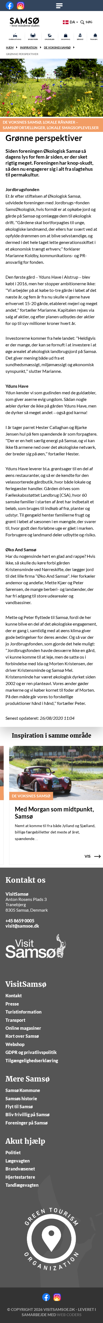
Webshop (14, 1044)
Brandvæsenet (20, 1168)
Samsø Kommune (22, 1090)
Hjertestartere (20, 1177)
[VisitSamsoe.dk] (24, 22)
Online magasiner (23, 1028)
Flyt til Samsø (19, 1106)
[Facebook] (9, 5)
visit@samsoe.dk (22, 925)
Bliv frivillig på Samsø (27, 1114)
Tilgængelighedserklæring (31, 1060)
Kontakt (13, 995)
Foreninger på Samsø (26, 1122)
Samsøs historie (21, 1098)
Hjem (9, 47)
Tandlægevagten (21, 1185)
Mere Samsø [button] (61, 5)
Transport (15, 1020)
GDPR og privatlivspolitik (31, 1052)
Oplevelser (49, 39)
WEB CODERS (69, 1314)
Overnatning (15, 39)
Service (80, 39)
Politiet (13, 1152)
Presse (12, 1003)
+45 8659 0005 (19, 920)
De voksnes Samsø (57, 47)
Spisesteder (33, 39)
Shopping (65, 39)
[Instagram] (20, 5)
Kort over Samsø (22, 1036)
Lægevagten (17, 1160)
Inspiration (28, 47)
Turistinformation (23, 1011)
